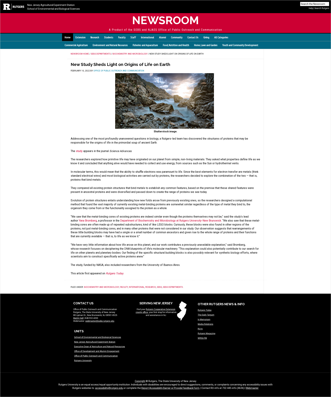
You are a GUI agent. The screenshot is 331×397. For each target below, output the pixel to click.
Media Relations (205, 324)
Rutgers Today (205, 310)
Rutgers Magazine (206, 333)
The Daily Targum (206, 315)
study (79, 151)
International (136, 287)
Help (311, 8)
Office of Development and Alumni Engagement (96, 351)
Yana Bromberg (88, 220)
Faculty (124, 287)
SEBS (159, 287)
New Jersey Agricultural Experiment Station (51, 5)
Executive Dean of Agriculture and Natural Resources (99, 346)
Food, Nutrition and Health (176, 45)
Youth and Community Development (240, 45)
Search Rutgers (321, 8)
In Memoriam (204, 319)
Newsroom (165, 20)
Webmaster (252, 388)
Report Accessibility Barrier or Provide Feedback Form (170, 388)
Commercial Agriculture (76, 45)
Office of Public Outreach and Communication (96, 356)
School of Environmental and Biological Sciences (53, 8)
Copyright (140, 381)
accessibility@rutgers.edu (109, 388)
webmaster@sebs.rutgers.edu (99, 321)
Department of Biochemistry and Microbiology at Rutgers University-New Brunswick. (171, 220)
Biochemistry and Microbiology (101, 287)
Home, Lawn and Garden (205, 45)
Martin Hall (78, 318)
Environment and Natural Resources (110, 45)
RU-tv (200, 329)
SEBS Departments (173, 287)
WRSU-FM (202, 338)
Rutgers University (83, 360)
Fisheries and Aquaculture (145, 45)
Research (150, 287)
